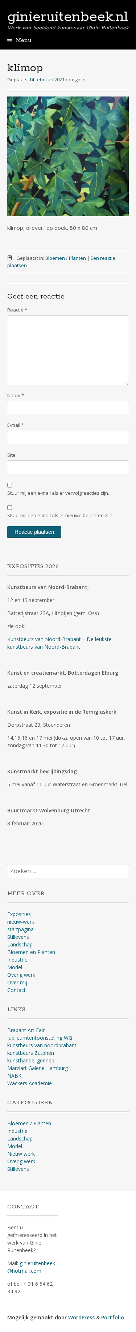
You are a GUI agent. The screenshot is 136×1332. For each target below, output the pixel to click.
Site (11, 455)
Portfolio (112, 1317)
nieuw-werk (20, 921)
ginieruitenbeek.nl (67, 17)
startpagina (20, 929)
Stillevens (18, 936)
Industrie (17, 959)
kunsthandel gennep (30, 1060)
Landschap (20, 944)
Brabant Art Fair (26, 1030)
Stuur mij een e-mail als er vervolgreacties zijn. (58, 493)
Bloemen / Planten (65, 258)
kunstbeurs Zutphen (30, 1052)
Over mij (17, 982)
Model (14, 967)
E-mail (15, 425)
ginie (80, 79)
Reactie (17, 309)
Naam (15, 395)
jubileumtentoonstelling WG (39, 1037)
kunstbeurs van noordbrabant (42, 1045)
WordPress (81, 1317)
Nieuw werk (21, 1153)
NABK (14, 1075)
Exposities (19, 914)
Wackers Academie (29, 1083)
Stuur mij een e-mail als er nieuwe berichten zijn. (60, 515)
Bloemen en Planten (31, 952)
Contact (16, 990)
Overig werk (21, 974)
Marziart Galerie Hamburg (37, 1068)
